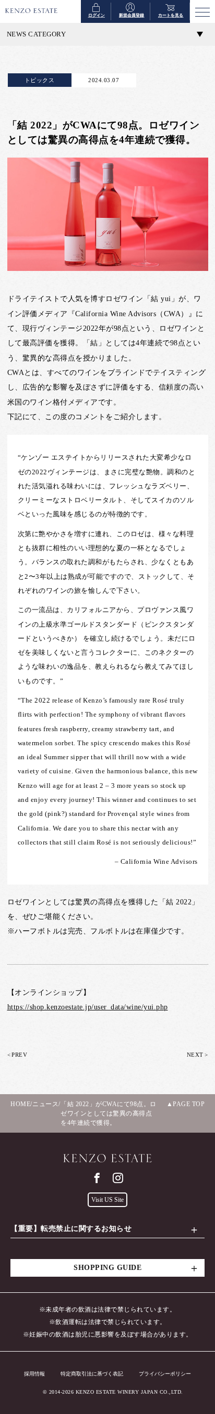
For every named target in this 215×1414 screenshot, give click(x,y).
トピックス (40, 80)
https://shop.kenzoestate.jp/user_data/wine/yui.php (87, 1007)
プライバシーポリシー (165, 1374)
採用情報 (34, 1374)
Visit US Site (107, 1199)
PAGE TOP (189, 1104)
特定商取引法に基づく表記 (92, 1374)
